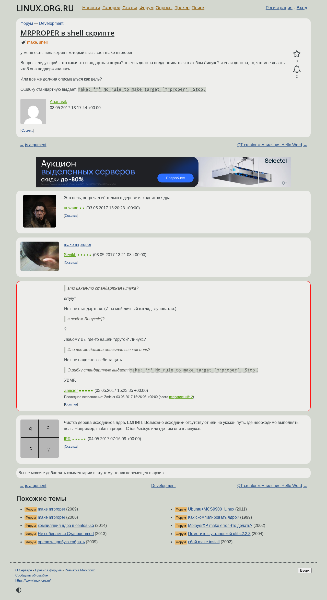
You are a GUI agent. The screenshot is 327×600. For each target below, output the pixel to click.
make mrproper (77, 244)
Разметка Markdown (80, 570)
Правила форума (48, 570)
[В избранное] (296, 54)
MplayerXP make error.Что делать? (220, 525)
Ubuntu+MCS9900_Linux (211, 509)
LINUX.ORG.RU (45, 8)
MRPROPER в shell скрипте (67, 33)
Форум (146, 7)
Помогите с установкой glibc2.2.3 (219, 533)
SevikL (70, 255)
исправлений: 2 (181, 397)
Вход (302, 7)
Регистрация (279, 7)
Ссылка (27, 130)
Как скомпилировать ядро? (213, 517)
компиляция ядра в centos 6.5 (66, 525)
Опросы (164, 7)
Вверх (305, 570)
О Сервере (23, 570)
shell (43, 42)
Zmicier (71, 390)
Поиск (198, 7)
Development (51, 23)
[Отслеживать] (296, 69)
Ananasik (58, 101)
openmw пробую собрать (61, 542)
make (32, 42)
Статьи (129, 7)
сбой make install (204, 542)
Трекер (182, 7)
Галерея (111, 7)
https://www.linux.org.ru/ (33, 580)
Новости (91, 7)
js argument (35, 145)
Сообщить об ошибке (31, 575)
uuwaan (71, 208)
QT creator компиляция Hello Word (269, 145)
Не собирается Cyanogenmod (66, 533)
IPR (67, 439)
